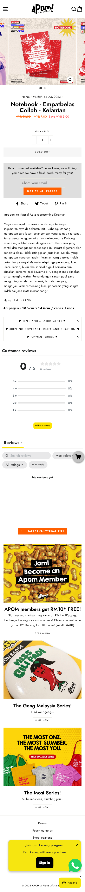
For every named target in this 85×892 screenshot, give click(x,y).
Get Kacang (42, 633)
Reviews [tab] (13, 443)
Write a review (42, 425)
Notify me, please (42, 191)
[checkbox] (38, 464)
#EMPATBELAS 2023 (47, 97)
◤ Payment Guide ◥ (42, 337)
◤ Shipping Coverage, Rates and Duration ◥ (42, 329)
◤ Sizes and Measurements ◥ (42, 321)
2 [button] (45, 88)
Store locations (42, 837)
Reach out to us (42, 830)
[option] (42, 51)
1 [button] (40, 88)
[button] (42, 381)
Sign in (44, 862)
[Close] (77, 845)
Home (25, 97)
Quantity (42, 131)
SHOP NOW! (42, 720)
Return (42, 823)
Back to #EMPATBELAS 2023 (45, 531)
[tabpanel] (42, 487)
